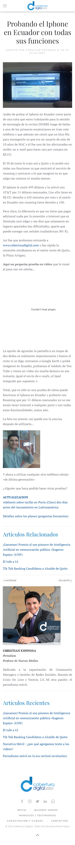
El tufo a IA (10, 561)
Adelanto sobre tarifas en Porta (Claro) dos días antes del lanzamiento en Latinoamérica (35, 502)
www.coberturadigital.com (21, 245)
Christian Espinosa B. (43, 50)
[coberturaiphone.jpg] (37, 85)
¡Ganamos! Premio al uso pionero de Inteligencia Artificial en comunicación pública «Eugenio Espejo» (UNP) (36, 549)
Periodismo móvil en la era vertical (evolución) (35, 756)
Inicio (21, 810)
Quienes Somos (46, 810)
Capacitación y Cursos (25, 820)
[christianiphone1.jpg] (21, 449)
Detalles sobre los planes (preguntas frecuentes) (35, 516)
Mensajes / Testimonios (37, 815)
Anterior (10, 580)
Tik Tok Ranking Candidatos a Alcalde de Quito (35, 568)
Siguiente (64, 580)
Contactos (59, 820)
